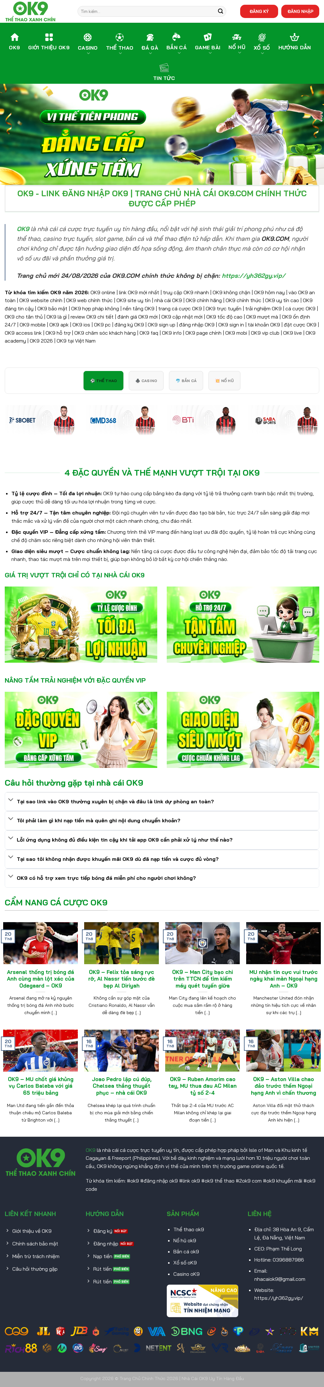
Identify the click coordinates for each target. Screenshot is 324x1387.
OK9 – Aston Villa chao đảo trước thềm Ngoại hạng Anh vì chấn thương (283, 1086)
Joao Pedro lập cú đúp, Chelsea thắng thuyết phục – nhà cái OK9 (122, 1086)
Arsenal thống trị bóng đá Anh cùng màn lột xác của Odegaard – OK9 (40, 979)
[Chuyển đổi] (10, 800)
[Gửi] (220, 11)
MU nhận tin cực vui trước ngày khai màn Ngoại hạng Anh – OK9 (283, 979)
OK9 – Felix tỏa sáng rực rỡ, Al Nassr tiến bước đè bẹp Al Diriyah (121, 979)
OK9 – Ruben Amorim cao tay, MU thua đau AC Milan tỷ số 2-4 (202, 1086)
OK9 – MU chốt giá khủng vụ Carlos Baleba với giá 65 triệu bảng (40, 1086)
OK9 (91, 1150)
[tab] (103, 380)
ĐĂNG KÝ (259, 11)
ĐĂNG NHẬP (300, 11)
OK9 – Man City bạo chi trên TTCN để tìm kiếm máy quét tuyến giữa (202, 979)
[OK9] (36, 11)
